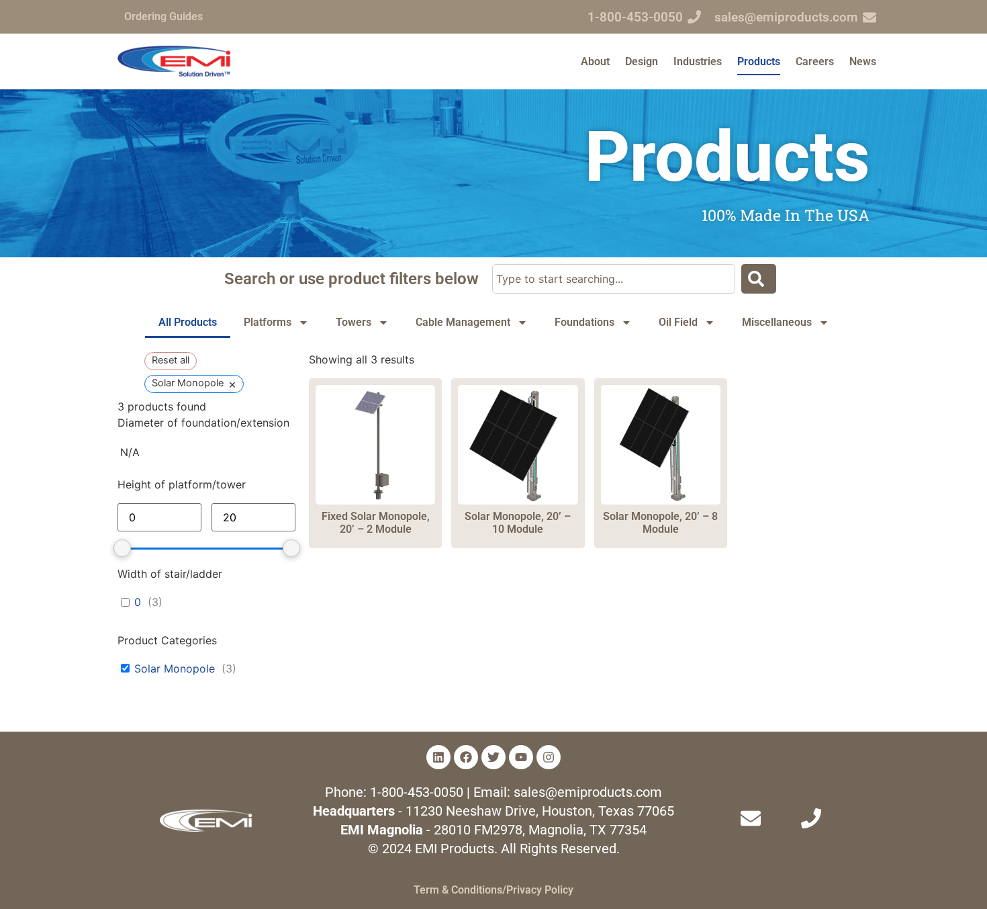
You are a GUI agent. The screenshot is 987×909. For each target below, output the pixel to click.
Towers (353, 322)
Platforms (267, 322)
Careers (815, 61)
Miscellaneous (777, 322)
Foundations (584, 322)
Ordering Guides (163, 16)
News (862, 61)
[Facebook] (466, 757)
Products (758, 61)
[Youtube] (521, 757)
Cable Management (463, 322)
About (595, 61)
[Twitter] (493, 757)
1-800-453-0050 (635, 17)
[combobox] (614, 279)
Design (641, 61)
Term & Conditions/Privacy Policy (493, 889)
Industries (697, 61)
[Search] (758, 279)
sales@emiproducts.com (786, 17)
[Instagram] (548, 757)
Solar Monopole (174, 668)
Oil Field (678, 322)
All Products (187, 322)
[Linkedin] (438, 757)
